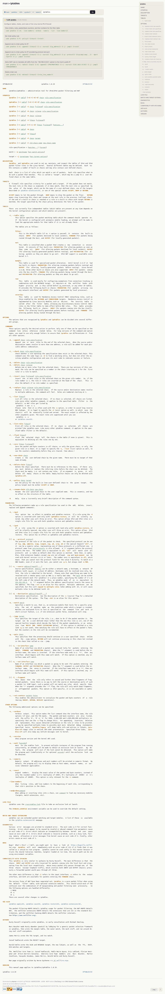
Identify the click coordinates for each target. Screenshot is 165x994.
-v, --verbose (146, 79)
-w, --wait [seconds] (148, 84)
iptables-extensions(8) (30, 190)
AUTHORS (144, 111)
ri (33, 12)
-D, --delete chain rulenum (149, 34)
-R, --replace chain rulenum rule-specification (152, 39)
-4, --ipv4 (145, 64)
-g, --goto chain (146, 74)
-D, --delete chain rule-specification (152, 31)
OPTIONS (144, 24)
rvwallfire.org (59, 960)
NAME (143, 7)
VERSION (143, 114)
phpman (14, 981)
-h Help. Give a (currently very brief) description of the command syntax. (152, 62)
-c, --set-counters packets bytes (151, 77)
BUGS (142, 103)
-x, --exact (145, 89)
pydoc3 (27, 12)
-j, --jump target (146, 72)
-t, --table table (146, 21)
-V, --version (145, 82)
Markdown (35, 981)
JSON (43, 981)
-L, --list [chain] (146, 41)
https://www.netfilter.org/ (24, 915)
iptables (143, 4)
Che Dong (57, 981)
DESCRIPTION (145, 13)
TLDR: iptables (11, 20)
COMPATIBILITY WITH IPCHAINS (151, 105)
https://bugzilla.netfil (81, 845)
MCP (47, 981)
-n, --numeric (146, 87)
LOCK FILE (144, 95)
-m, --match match (147, 69)
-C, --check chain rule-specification (152, 29)
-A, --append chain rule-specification (152, 26)
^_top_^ (154, 989)
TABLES (143, 18)
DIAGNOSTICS (145, 100)
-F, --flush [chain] (147, 46)
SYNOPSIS (144, 10)
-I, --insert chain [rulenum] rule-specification (152, 36)
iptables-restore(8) (50, 904)
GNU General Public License (74, 981)
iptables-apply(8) (16, 904)
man (5, 3)
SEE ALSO (144, 108)
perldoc (14, 12)
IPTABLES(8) (87, 84)
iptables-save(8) (25, 419)
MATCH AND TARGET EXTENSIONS (152, 97)
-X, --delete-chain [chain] (149, 54)
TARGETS (144, 15)
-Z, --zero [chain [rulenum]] (150, 49)
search (38, 12)
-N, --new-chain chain (148, 51)
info (21, 12)
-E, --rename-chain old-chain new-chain (152, 59)
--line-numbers (146, 92)
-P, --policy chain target (149, 56)
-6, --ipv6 (145, 67)
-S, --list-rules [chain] (148, 44)
